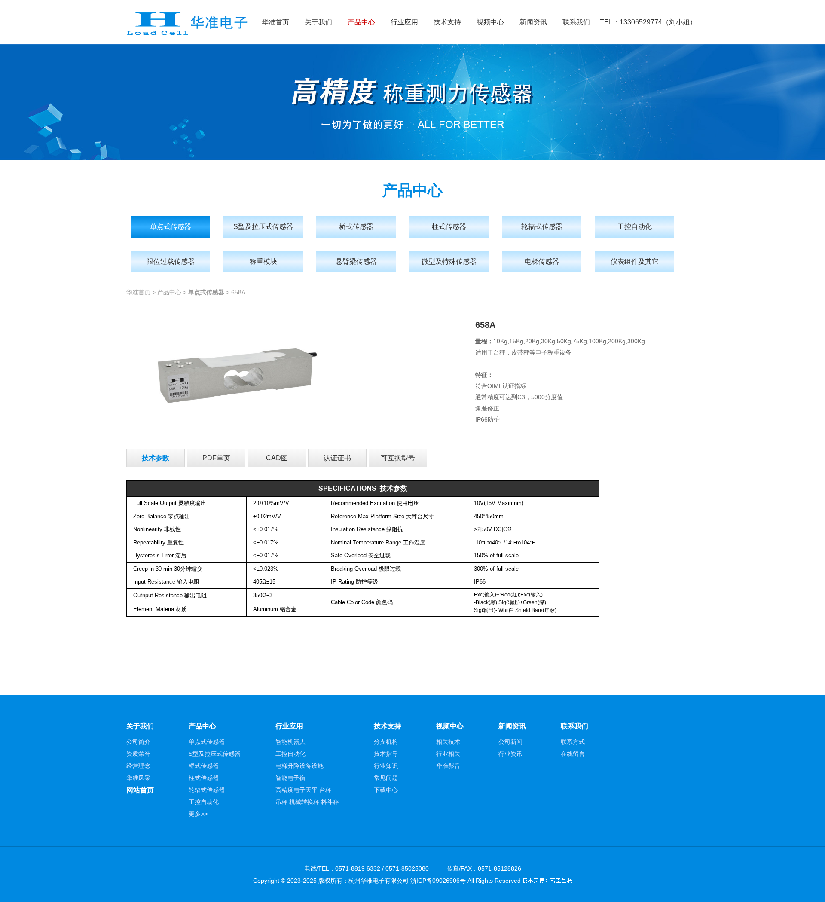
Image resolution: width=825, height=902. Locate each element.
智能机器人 (290, 741)
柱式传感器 (449, 226)
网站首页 (140, 790)
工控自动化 (634, 226)
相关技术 (448, 741)
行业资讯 (510, 753)
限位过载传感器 (171, 261)
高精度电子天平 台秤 (303, 789)
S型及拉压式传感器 (263, 226)
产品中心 (361, 22)
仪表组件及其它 (635, 261)
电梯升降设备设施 (299, 765)
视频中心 (490, 22)
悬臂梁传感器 (356, 261)
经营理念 (138, 765)
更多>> (198, 813)
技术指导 (386, 753)
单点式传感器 (170, 226)
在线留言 (573, 753)
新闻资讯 (533, 22)
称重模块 (263, 261)
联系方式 (573, 741)
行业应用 (404, 22)
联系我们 (576, 22)
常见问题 (386, 777)
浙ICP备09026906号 (438, 880)
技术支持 (447, 22)
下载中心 (386, 789)
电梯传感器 (542, 261)
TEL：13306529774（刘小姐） (648, 22)
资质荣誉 (138, 753)
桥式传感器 (356, 226)
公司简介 (138, 741)
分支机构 (386, 741)
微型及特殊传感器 (449, 261)
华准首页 (275, 22)
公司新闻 (510, 741)
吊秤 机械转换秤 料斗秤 (307, 801)
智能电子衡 (290, 777)
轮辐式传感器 (541, 226)
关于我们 (318, 22)
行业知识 (386, 765)
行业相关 (448, 753)
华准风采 (138, 777)
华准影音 (448, 765)
